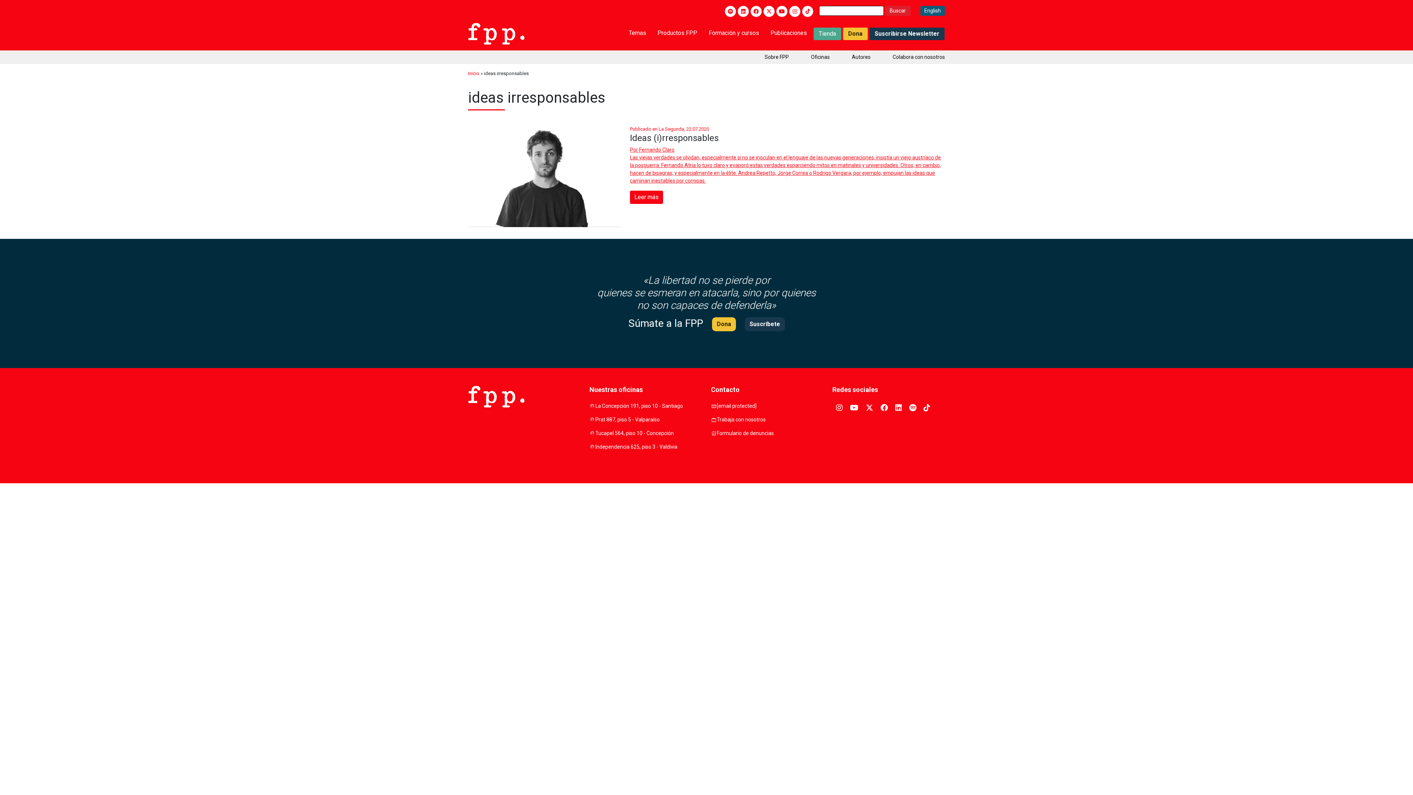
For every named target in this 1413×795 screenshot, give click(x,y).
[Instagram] (794, 11)
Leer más (646, 197)
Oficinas (820, 57)
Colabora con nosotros (919, 57)
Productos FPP (677, 32)
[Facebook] (756, 11)
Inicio (473, 73)
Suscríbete (765, 324)
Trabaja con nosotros (741, 420)
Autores (861, 57)
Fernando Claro (656, 150)
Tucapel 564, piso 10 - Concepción (634, 433)
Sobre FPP (777, 57)
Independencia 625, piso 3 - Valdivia (636, 447)
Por (652, 150)
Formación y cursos (734, 32)
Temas (637, 32)
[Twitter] (769, 11)
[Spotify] (730, 11)
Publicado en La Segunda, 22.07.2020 (669, 129)
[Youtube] (781, 11)
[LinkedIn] (743, 11)
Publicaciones (789, 32)
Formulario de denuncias (745, 433)
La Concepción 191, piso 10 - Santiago (639, 406)
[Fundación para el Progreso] (496, 33)
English (932, 11)
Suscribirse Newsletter (907, 33)
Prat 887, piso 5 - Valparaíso (627, 420)
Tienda (827, 33)
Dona (855, 33)
